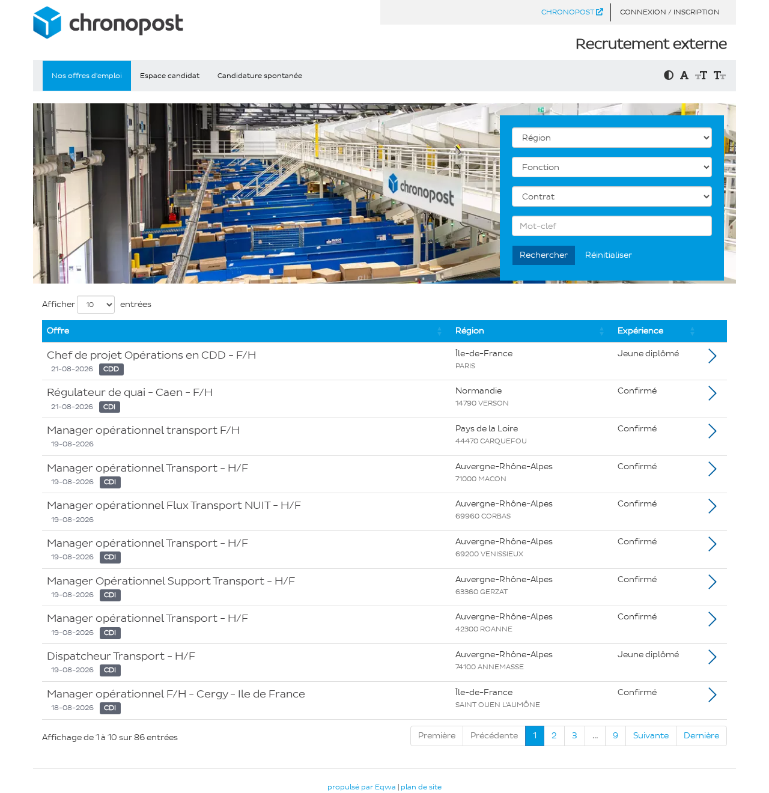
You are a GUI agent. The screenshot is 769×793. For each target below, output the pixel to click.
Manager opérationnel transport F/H (143, 430)
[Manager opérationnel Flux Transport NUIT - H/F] (712, 510)
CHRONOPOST (568, 12)
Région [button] (469, 331)
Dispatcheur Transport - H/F (121, 656)
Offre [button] (58, 331)
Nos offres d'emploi (87, 75)
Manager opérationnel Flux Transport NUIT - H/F (174, 505)
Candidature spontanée (259, 75)
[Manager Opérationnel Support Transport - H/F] (712, 585)
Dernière (701, 736)
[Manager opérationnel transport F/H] (712, 435)
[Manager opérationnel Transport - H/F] (712, 472)
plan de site (421, 787)
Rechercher (544, 255)
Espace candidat (169, 75)
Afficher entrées (96, 304)
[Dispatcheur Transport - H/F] (712, 660)
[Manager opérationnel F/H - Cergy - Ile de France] (712, 698)
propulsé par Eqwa (362, 787)
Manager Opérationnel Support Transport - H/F (171, 581)
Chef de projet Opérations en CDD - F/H (151, 355)
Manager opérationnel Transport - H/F (147, 468)
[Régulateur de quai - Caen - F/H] (712, 397)
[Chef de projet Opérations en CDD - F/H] (712, 359)
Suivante (651, 736)
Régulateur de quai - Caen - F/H (130, 392)
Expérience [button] (640, 331)
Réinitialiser (608, 255)
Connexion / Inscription (670, 12)
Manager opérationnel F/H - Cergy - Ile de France (176, 693)
